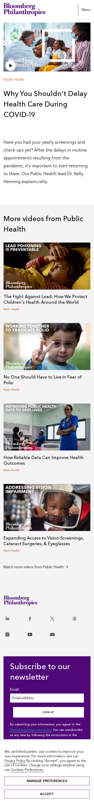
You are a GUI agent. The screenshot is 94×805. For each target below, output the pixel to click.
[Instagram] (14, 632)
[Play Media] (10, 65)
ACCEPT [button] (47, 794)
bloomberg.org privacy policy (30, 730)
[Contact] (59, 632)
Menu (86, 9)
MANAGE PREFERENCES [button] (47, 781)
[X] (59, 616)
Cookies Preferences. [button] (27, 769)
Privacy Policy (14, 760)
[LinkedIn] (14, 616)
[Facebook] (37, 616)
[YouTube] (37, 632)
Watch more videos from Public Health (33, 567)
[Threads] (82, 616)
